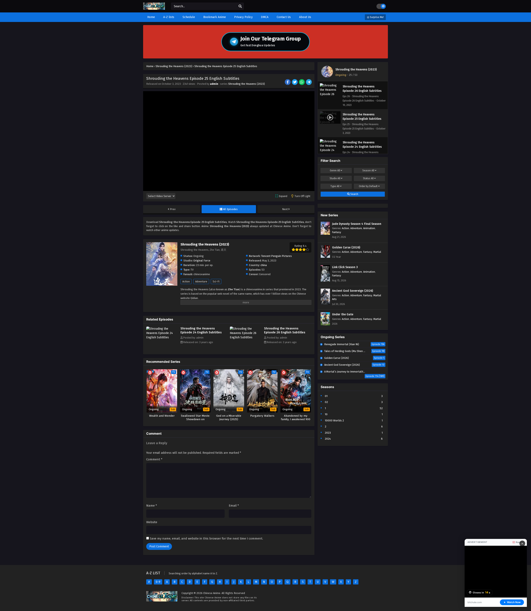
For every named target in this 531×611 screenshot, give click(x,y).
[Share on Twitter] (295, 82)
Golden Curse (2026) (346, 247)
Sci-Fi (216, 281)
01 (326, 396)
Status (368, 178)
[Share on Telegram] (309, 82)
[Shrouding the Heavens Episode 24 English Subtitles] (162, 337)
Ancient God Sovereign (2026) (352, 291)
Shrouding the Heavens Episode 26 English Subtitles (284, 330)
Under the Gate (342, 314)
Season (368, 170)
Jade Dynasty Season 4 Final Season (356, 224)
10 (326, 414)
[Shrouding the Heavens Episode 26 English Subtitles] (246, 337)
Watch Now (514, 602)
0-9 (158, 582)
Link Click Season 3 (345, 267)
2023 (328, 432)
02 (326, 402)
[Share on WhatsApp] (302, 82)
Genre (335, 170)
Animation (369, 228)
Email (234, 505)
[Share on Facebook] (288, 82)
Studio (335, 178)
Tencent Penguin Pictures (276, 256)
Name (151, 505)
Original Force (201, 260)
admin (214, 83)
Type (334, 186)
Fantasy (336, 232)
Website (151, 522)
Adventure (201, 281)
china (264, 265)
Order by (368, 186)
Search (354, 194)
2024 (328, 438)
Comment (154, 459)
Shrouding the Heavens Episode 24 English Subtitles (201, 330)
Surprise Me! (376, 17)
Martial (377, 251)
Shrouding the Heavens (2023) (246, 83)
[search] (240, 6)
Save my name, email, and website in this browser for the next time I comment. (206, 538)
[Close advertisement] (522, 543)
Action (186, 281)
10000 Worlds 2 (334, 420)
